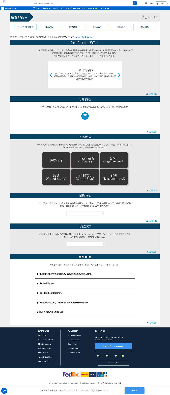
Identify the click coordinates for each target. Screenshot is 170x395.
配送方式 (97, 27)
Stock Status (43, 352)
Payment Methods (44, 348)
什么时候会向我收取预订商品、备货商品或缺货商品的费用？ (66, 273)
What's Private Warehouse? (75, 8)
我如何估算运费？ (47, 283)
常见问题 (145, 27)
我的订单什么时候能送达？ (51, 293)
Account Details (73, 340)
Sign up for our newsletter (113, 346)
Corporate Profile (74, 352)
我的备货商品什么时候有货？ (52, 312)
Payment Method (74, 348)
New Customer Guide (46, 340)
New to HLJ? (58, 8)
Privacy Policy (43, 361)
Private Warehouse (74, 335)
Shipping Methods (44, 344)
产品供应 (73, 27)
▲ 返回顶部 (151, 94)
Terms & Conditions (45, 357)
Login (151, 3)
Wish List (103, 8)
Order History (72, 344)
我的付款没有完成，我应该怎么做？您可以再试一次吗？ (64, 302)
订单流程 (49, 27)
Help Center (92, 8)
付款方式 (121, 27)
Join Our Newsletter (43, 8)
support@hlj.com (83, 36)
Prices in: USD (113, 363)
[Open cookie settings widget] (4, 391)
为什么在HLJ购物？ (25, 27)
